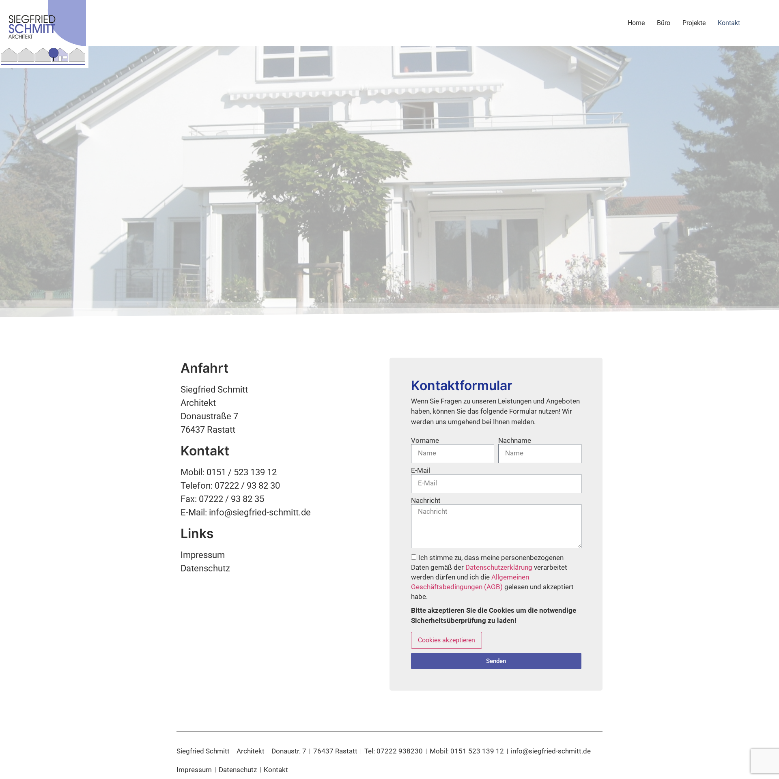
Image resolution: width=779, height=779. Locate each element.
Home (636, 23)
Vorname (425, 440)
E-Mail (420, 470)
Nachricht (426, 500)
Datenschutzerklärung (498, 567)
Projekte (694, 23)
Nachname (514, 440)
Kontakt (729, 23)
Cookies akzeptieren (446, 640)
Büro (663, 23)
